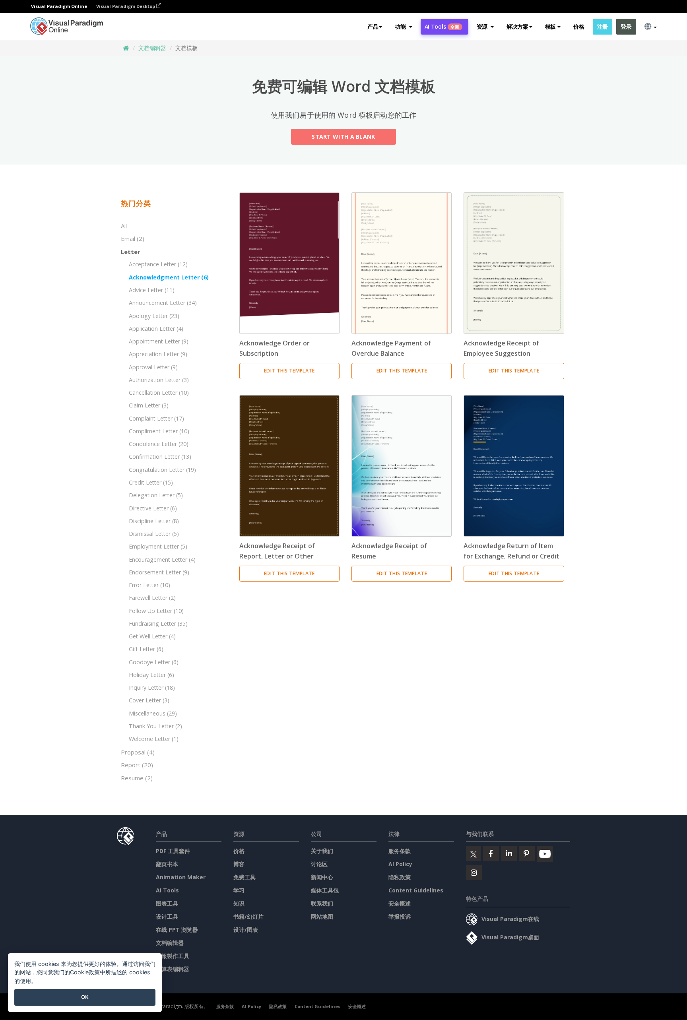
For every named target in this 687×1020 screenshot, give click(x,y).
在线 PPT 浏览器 (177, 929)
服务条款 (399, 851)
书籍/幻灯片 (248, 916)
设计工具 (167, 916)
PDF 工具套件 (173, 851)
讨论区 (319, 864)
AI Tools (442, 26)
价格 (578, 26)
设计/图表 (245, 929)
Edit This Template (289, 370)
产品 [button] (372, 26)
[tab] (169, 203)
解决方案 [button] (517, 26)
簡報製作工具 (172, 956)
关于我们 (322, 851)
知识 (239, 903)
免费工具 (244, 877)
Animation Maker (181, 877)
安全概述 (399, 903)
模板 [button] (550, 26)
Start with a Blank (343, 136)
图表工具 (167, 903)
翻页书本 (167, 864)
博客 (239, 864)
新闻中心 (322, 877)
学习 (239, 890)
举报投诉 (399, 916)
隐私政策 (399, 877)
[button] (403, 27)
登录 (626, 26)
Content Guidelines (415, 890)
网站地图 (322, 916)
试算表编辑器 (172, 969)
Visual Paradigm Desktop (126, 6)
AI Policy (400, 864)
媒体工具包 (325, 890)
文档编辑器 (152, 48)
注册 (602, 26)
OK (85, 997)
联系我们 (322, 903)
